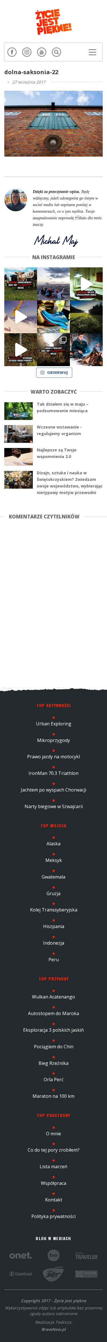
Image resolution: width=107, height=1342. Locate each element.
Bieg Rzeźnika (53, 1063)
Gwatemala (53, 877)
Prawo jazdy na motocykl (53, 756)
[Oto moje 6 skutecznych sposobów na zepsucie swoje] (20, 349)
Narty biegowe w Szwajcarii (54, 806)
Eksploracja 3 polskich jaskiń (53, 1030)
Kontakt (53, 1200)
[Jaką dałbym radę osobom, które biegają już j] (53, 316)
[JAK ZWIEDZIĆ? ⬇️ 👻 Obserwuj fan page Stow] (86, 283)
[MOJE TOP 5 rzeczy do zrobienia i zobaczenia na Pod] (53, 349)
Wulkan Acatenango (53, 997)
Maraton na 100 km (53, 1096)
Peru (54, 959)
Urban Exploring (53, 724)
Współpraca (53, 1183)
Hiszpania (53, 926)
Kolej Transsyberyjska (53, 910)
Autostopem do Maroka (53, 1013)
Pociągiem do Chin (53, 1046)
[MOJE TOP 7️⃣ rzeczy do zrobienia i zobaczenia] (20, 283)
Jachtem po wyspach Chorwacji (53, 790)
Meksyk (53, 860)
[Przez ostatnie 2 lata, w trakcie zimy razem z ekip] (53, 283)
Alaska (53, 843)
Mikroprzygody (53, 740)
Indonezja (53, 943)
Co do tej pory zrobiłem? (54, 1150)
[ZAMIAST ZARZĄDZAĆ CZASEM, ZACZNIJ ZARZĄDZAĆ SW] (86, 349)
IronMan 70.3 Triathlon (53, 773)
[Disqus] (53, 602)
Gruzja (53, 893)
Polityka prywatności (53, 1216)
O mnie (53, 1133)
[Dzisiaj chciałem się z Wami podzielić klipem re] (20, 316)
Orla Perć (54, 1079)
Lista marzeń (53, 1166)
